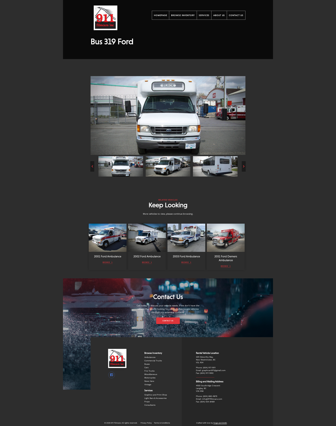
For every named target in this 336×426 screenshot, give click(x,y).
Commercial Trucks (153, 361)
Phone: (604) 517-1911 (206, 368)
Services (204, 15)
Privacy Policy (146, 423)
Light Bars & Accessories (155, 398)
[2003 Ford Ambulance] (186, 250)
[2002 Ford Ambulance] (147, 250)
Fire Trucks (149, 371)
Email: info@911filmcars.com (209, 399)
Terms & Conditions (162, 423)
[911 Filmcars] (105, 33)
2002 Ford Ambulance (147, 256)
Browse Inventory (183, 15)
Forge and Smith (220, 423)
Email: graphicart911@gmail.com (210, 370)
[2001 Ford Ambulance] (108, 250)
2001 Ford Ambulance (107, 256)
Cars (146, 367)
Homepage (160, 15)
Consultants (149, 405)
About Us (219, 15)
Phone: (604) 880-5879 (206, 396)
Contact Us (236, 15)
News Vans (149, 381)
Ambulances (149, 357)
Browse (106, 262)
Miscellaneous (150, 374)
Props (147, 402)
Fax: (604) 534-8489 (205, 402)
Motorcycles (149, 378)
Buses (147, 364)
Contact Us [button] (168, 321)
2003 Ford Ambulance (186, 256)
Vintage (147, 384)
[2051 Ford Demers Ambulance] (226, 250)
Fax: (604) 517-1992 (204, 373)
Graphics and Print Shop (155, 395)
